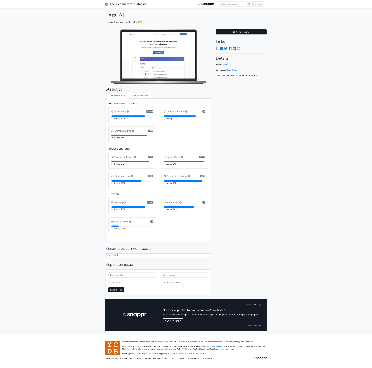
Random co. (257, 4)
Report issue (116, 289)
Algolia (148, 354)
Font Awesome (177, 354)
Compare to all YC (118, 95)
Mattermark (220, 346)
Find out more (173, 321)
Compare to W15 (140, 95)
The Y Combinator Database (128, 4)
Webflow (205, 358)
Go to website (242, 32)
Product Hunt (206, 346)
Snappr (159, 342)
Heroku (197, 354)
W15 (225, 64)
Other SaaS (231, 70)
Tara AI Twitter (112, 255)
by (199, 4)
